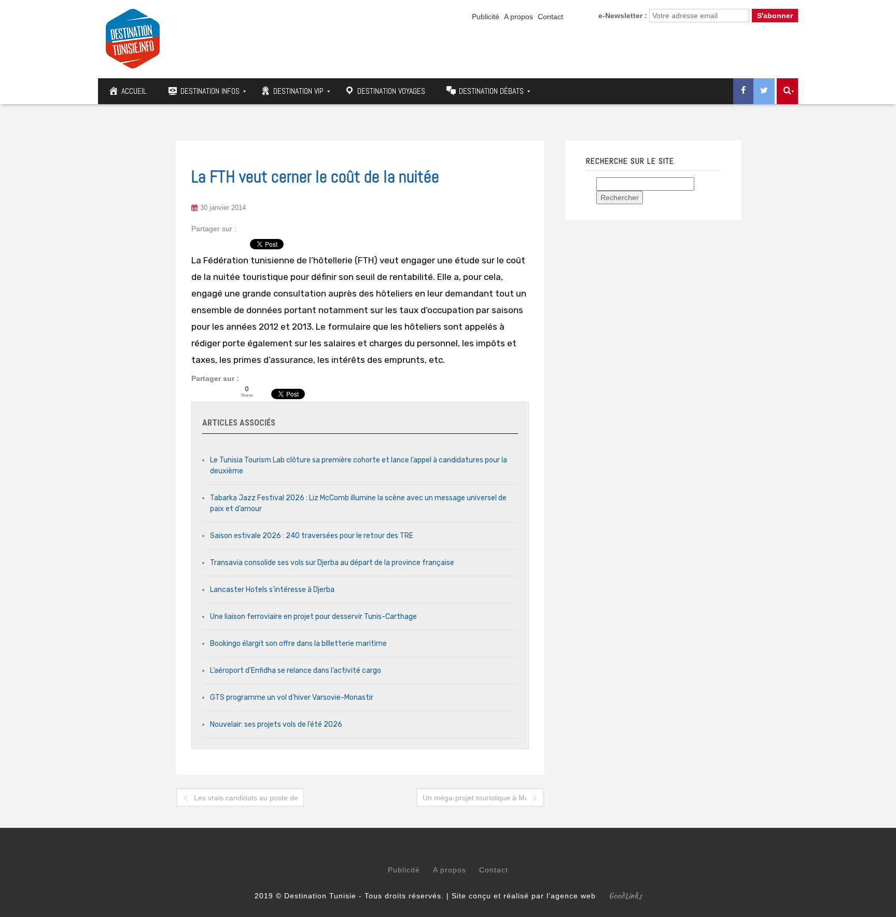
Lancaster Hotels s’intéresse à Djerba (272, 589)
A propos (518, 16)
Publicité (485, 16)
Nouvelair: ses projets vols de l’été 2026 (276, 724)
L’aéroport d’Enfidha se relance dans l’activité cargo (295, 670)
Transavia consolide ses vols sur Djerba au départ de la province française (332, 562)
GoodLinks (625, 896)
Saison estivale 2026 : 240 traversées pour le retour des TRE (311, 535)
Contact (550, 16)
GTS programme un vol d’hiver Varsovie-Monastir (291, 697)
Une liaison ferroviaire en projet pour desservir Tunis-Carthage (313, 616)
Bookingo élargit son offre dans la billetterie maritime (298, 643)
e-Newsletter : (622, 15)
